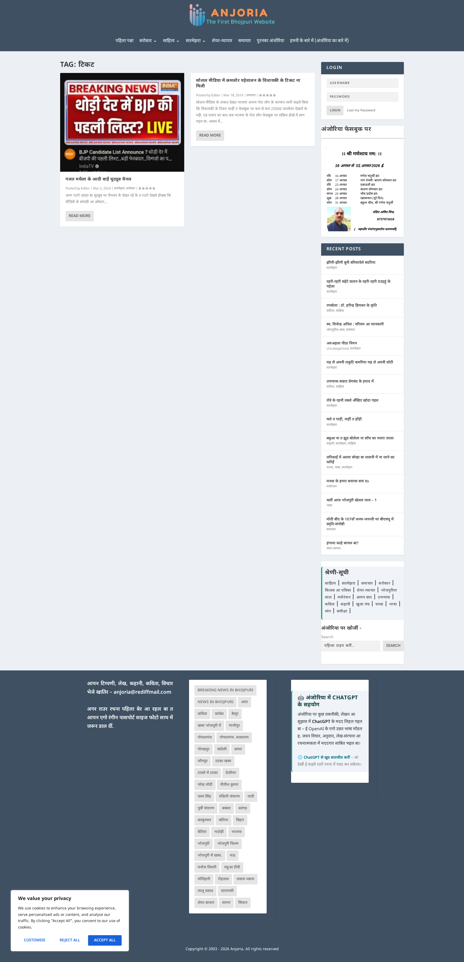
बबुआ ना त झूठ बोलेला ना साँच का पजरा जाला (360, 438)
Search (327, 637)
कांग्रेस (219, 714)
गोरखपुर (203, 749)
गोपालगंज (205, 737)
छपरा (238, 749)
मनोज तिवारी (207, 867)
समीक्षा (343, 611)
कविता (330, 311)
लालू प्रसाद (205, 891)
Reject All (70, 940)
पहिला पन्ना (124, 41)
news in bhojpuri (215, 702)
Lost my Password (361, 110)
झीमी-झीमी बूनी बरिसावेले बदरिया (351, 262)
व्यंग (328, 611)
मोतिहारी (204, 879)
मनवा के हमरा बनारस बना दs (348, 481)
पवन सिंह (204, 796)
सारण (226, 902)
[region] (70, 920)
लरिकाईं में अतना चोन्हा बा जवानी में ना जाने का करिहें (360, 460)
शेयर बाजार (206, 902)
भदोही (219, 832)
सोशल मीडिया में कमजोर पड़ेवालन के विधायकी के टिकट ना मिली (248, 83)
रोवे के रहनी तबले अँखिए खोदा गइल (352, 400)
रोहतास (223, 879)
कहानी (330, 444)
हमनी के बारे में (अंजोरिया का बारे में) (319, 41)
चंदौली (222, 749)
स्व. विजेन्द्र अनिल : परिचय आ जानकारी (355, 324)
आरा (244, 702)
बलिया (223, 820)
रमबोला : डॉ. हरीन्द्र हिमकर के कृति (352, 305)
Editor (85, 188)
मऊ (232, 855)
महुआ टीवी (232, 867)
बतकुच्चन (204, 820)
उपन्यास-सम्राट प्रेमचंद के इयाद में (350, 381)
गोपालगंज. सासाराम (234, 737)
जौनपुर (203, 761)
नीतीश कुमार (229, 784)
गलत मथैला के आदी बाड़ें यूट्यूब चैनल (99, 179)
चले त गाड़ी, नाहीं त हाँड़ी (344, 419)
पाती (251, 796)
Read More (79, 216)
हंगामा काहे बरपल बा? (343, 543)
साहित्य (169, 41)
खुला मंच (363, 604)
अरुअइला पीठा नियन (342, 343)
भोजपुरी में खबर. (210, 855)
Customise (34, 940)
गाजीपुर (234, 725)
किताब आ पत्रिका (338, 590)
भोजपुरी (203, 843)
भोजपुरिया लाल (336, 330)
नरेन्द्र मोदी (205, 784)
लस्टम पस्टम (245, 879)
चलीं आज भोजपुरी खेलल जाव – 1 (352, 500)
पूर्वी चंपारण (206, 808)
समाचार (244, 41)
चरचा (330, 467)
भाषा (337, 467)
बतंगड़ (242, 808)
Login (335, 110)
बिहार (240, 820)
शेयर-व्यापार (222, 41)
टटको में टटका (208, 773)
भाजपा (236, 832)
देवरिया (231, 773)
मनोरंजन (332, 486)
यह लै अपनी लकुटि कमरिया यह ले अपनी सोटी (360, 362)
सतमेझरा (193, 41)
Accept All (105, 940)
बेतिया (202, 832)
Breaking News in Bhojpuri (225, 690)
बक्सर (226, 808)
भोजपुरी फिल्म (227, 843)
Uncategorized (338, 349)
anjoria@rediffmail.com (142, 692)
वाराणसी (227, 891)
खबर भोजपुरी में (209, 725)
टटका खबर (223, 761)
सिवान (242, 902)
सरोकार (145, 41)
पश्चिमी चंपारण (229, 796)
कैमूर (234, 714)
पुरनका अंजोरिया (270, 41)
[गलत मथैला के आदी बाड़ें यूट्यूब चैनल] (122, 122)
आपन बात (364, 597)
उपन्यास (384, 597)
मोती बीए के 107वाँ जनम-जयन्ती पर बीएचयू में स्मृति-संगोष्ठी (360, 522)
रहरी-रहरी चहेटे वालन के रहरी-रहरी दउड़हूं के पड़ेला (358, 284)
